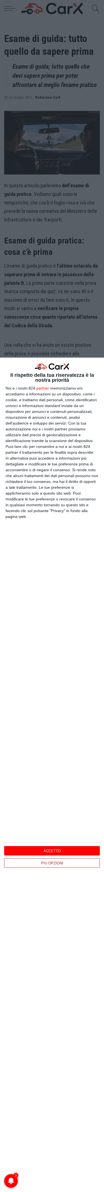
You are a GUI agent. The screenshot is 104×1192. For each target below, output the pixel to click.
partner (42, 388)
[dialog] (52, 775)
